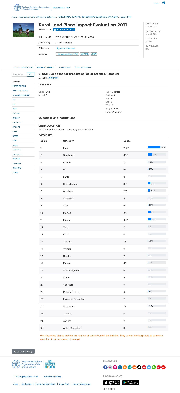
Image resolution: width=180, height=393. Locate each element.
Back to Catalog (24, 351)
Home (14, 17)
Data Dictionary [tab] (45, 67)
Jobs (15, 384)
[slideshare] (130, 367)
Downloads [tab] (64, 67)
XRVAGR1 (17, 163)
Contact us (26, 384)
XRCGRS (16, 113)
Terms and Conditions (45, 384)
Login (156, 3)
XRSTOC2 (17, 154)
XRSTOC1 (17, 150)
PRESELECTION (19, 86)
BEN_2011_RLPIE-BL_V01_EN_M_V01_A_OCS (100, 17)
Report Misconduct (81, 384)
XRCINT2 (17, 122)
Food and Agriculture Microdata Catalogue (37, 17)
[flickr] (110, 367)
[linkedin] (120, 367)
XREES (15, 136)
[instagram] (115, 367)
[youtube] (163, 367)
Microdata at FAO (61, 7)
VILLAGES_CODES (20, 90)
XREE (15, 131)
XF (14, 99)
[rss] (125, 367)
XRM (15, 140)
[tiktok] (139, 367)
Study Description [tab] (23, 67)
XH (14, 104)
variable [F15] (125, 17)
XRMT (15, 145)
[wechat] (154, 367)
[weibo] (159, 367)
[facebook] (105, 367)
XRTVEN (16, 159)
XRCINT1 (16, 118)
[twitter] (149, 367)
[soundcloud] (134, 367)
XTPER (15, 172)
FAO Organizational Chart (26, 376)
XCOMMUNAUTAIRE (21, 95)
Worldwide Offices (52, 376)
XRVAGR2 (17, 168)
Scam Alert (64, 384)
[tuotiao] (144, 367)
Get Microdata (65, 29)
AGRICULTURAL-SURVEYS (69, 17)
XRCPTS (16, 127)
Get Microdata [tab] (83, 67)
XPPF (15, 109)
